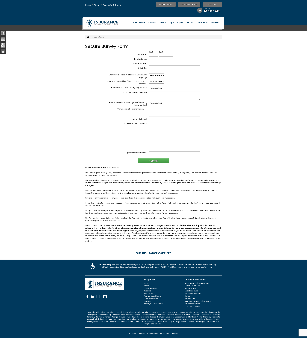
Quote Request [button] (177, 23)
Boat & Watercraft (193, 293)
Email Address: (140, 59)
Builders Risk (190, 298)
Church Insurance (192, 303)
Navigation (149, 279)
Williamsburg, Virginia (104, 312)
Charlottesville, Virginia (138, 312)
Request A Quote (189, 4)
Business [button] (163, 23)
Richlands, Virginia (185, 312)
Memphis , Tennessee (157, 312)
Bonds (187, 296)
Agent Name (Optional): (136, 152)
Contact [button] (215, 23)
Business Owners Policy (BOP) (198, 301)
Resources (148, 293)
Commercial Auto (192, 306)
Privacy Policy (114, 218)
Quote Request (150, 288)
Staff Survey (212, 4)
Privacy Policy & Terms (153, 303)
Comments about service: (135, 92)
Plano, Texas (172, 312)
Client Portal (165, 4)
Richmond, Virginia (121, 312)
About (97, 5)
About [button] (142, 23)
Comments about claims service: (132, 109)
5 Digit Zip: (142, 68)
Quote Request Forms (196, 279)
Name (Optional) (139, 119)
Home (88, 5)
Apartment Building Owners (197, 283)
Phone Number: (140, 63)
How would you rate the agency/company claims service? (128, 103)
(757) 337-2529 (212, 11)
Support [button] (191, 23)
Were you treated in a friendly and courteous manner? (127, 82)
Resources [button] (203, 23)
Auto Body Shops (192, 286)
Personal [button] (152, 23)
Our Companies (151, 298)
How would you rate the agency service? (129, 87)
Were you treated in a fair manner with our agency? (128, 76)
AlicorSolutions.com (141, 333)
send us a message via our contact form (195, 267)
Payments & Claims (112, 5)
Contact (147, 301)
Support (147, 291)
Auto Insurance (191, 291)
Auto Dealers (190, 288)
